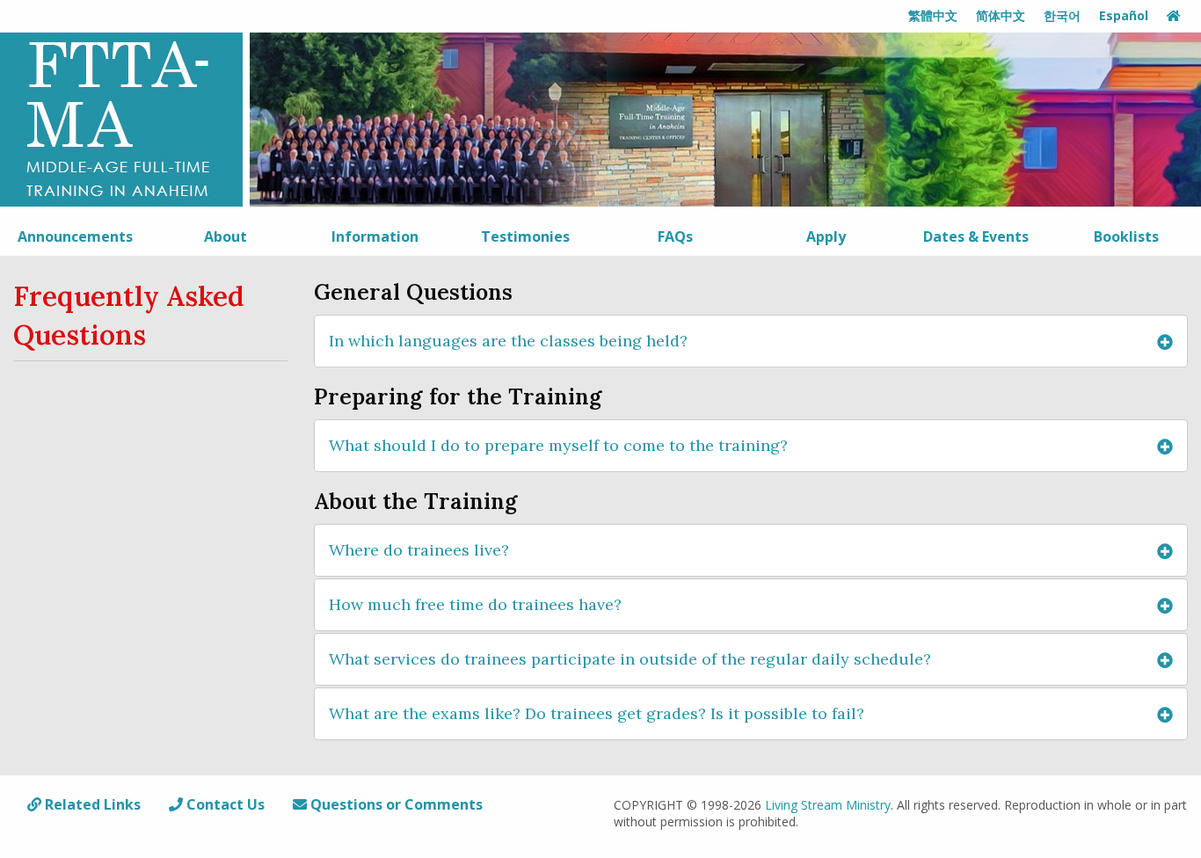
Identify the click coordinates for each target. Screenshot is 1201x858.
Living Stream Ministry (828, 804)
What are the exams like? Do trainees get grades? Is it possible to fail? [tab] (596, 713)
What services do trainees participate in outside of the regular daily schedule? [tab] (630, 659)
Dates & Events (976, 236)
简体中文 (1000, 15)
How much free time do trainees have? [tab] (475, 604)
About (225, 236)
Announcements (75, 236)
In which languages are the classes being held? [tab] (508, 341)
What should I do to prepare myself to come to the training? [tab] (558, 445)
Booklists (1126, 236)
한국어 (1062, 15)
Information (375, 236)
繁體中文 (932, 15)
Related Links (91, 804)
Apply (826, 236)
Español (1123, 15)
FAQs (675, 236)
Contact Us (224, 804)
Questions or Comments (395, 804)
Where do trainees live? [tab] (419, 550)
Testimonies (525, 236)
